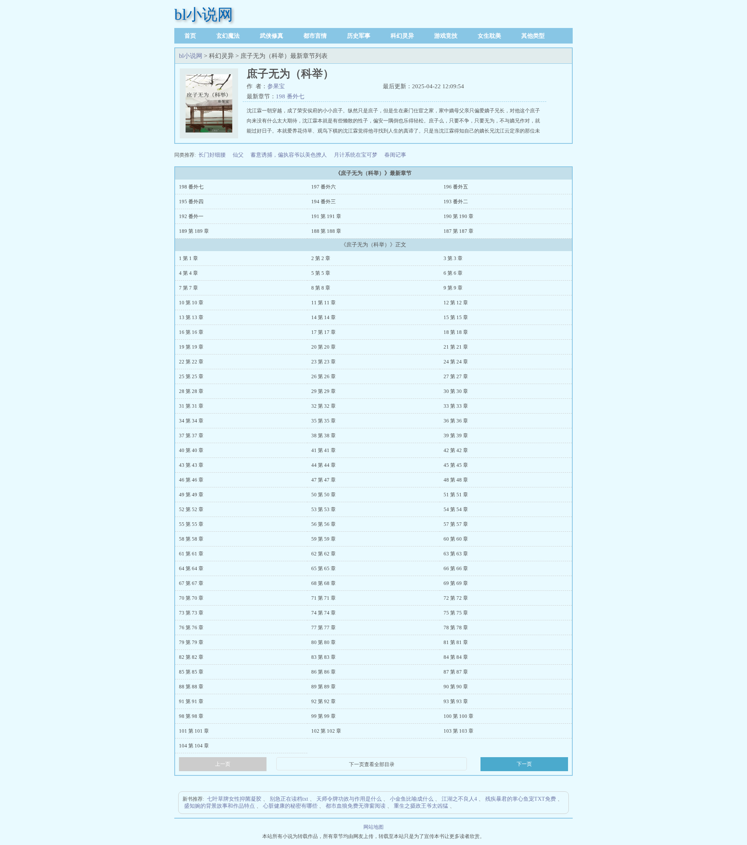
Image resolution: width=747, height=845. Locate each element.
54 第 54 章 (456, 509)
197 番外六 (323, 187)
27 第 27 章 (456, 376)
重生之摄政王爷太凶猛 (421, 806)
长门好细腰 (212, 155)
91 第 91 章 (191, 701)
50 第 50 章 (323, 495)
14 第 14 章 (323, 317)
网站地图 (373, 827)
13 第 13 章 (191, 317)
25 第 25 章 (191, 376)
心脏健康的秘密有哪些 (290, 806)
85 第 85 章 (191, 672)
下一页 (524, 764)
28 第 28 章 (191, 391)
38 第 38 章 (323, 435)
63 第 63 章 (456, 554)
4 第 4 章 (188, 273)
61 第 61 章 (191, 554)
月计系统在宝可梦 (355, 155)
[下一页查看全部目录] (371, 765)
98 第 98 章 (191, 716)
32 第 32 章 (323, 406)
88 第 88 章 (191, 687)
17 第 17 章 (323, 332)
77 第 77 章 (323, 627)
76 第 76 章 (191, 627)
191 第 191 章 (326, 216)
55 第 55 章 (191, 524)
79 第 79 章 (191, 642)
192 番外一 (191, 216)
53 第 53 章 (323, 509)
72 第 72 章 (456, 598)
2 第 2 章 (320, 258)
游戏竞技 (446, 36)
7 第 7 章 (188, 288)
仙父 (238, 155)
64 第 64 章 (191, 568)
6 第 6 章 (453, 273)
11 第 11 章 (323, 303)
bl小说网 (203, 14)
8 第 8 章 (320, 288)
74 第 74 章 (323, 613)
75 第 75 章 (456, 613)
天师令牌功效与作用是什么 (349, 799)
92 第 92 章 (323, 701)
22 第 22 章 (191, 362)
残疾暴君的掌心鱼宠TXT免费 (520, 799)
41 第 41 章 (323, 450)
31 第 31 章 (191, 406)
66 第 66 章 (456, 568)
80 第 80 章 (323, 642)
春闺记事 (395, 155)
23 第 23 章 (323, 362)
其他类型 (533, 36)
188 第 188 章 (326, 231)
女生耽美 (489, 36)
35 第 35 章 (323, 421)
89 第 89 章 (323, 687)
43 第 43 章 (191, 465)
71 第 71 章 (323, 598)
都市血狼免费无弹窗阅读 (356, 806)
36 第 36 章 (456, 421)
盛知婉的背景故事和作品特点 (219, 806)
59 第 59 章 (323, 539)
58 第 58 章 (191, 539)
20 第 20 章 (323, 347)
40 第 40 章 (191, 450)
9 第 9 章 (453, 288)
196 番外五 (456, 187)
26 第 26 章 (323, 376)
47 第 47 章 (323, 480)
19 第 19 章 (191, 347)
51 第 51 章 (456, 495)
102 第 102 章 (326, 731)
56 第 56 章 (323, 524)
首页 (190, 36)
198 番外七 (290, 96)
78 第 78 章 (456, 627)
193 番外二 (456, 201)
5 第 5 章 (320, 273)
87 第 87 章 (456, 672)
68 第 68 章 (323, 583)
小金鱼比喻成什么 (411, 799)
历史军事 (358, 36)
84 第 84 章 (456, 657)
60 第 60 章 (456, 539)
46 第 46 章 (191, 480)
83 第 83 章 (323, 657)
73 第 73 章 (191, 613)
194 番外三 (323, 201)
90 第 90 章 (456, 687)
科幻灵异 (402, 36)
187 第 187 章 (458, 231)
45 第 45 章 (456, 465)
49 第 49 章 (191, 495)
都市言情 (315, 36)
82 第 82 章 (191, 657)
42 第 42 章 (456, 450)
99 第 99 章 (323, 716)
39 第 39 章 (456, 435)
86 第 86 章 (323, 672)
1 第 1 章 (188, 258)
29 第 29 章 (323, 391)
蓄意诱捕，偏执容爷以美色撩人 (289, 155)
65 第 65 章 (323, 568)
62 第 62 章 (323, 554)
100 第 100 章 (458, 716)
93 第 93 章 (456, 701)
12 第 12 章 (456, 303)
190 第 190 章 (458, 216)
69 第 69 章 (456, 583)
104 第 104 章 (194, 746)
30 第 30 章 (456, 391)
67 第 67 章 (191, 583)
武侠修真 (271, 36)
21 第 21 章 (456, 347)
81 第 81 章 (456, 642)
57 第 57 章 (456, 524)
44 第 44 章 (323, 465)
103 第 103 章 (458, 731)
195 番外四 (191, 201)
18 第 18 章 (456, 332)
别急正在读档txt (289, 799)
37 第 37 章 (191, 435)
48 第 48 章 (456, 480)
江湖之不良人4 (459, 799)
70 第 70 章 (191, 598)
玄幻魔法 (228, 36)
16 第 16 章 (191, 332)
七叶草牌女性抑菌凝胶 (234, 799)
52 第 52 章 (191, 509)
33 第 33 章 (456, 406)
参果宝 (276, 86)
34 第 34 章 (191, 421)
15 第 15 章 (456, 317)
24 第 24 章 (456, 362)
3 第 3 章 (453, 258)
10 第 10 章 (191, 303)
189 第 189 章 (194, 231)
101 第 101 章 (194, 731)
